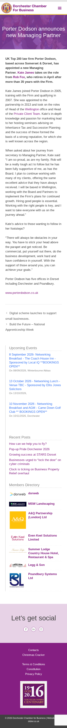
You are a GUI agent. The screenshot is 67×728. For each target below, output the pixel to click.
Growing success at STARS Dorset (32, 454)
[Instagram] (41, 629)
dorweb (33, 493)
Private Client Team (27, 114)
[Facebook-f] (25, 629)
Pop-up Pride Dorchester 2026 (29, 449)
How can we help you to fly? (28, 444)
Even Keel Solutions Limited (42, 537)
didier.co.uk (33, 721)
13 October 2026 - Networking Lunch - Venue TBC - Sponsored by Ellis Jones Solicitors (35, 385)
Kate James (26, 72)
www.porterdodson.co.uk (21, 293)
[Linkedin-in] (33, 629)
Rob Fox (19, 77)
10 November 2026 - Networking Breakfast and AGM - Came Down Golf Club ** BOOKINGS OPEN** (35, 407)
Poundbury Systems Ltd (42, 576)
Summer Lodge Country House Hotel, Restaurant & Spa (43, 553)
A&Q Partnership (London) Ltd (40, 515)
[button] (60, 8)
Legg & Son (36, 565)
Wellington (32, 109)
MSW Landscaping (41, 503)
